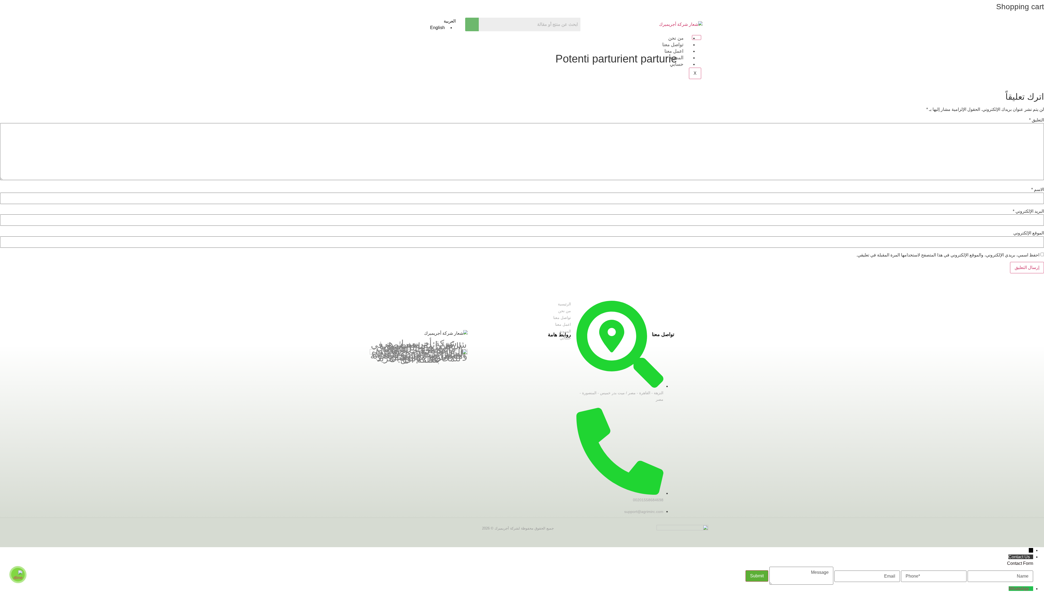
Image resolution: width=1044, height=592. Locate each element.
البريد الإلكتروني (1028, 211)
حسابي (676, 64)
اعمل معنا (673, 51)
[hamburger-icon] (696, 37)
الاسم (1037, 189)
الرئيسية (564, 304)
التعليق (1036, 120)
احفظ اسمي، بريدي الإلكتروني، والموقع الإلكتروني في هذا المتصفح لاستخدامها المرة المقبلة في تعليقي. (947, 255)
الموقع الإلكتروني (1028, 233)
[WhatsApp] (1031, 588)
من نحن (675, 38)
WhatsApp (1019, 588)
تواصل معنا (672, 44)
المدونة (676, 57)
